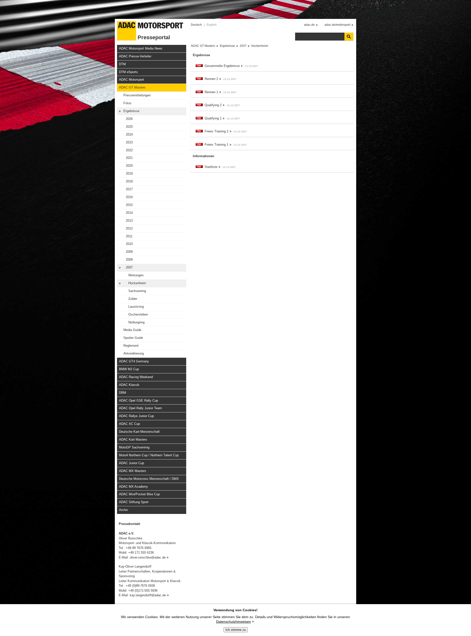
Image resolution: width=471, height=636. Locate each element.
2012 (129, 228)
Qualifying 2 (213, 105)
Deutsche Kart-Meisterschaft (139, 431)
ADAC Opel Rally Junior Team (140, 408)
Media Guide (132, 330)
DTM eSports (128, 72)
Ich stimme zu (235, 630)
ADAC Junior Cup (131, 463)
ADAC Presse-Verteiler (135, 56)
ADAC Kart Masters (133, 439)
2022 (129, 150)
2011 (129, 236)
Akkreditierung (133, 353)
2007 (129, 267)
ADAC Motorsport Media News (140, 48)
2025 (129, 126)
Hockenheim (137, 283)
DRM (122, 392)
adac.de (309, 24)
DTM (122, 64)
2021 (129, 158)
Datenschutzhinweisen (233, 621)
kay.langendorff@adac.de (148, 595)
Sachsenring (137, 291)
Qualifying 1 (213, 118)
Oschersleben (138, 314)
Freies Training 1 (216, 144)
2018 (129, 181)
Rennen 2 (211, 79)
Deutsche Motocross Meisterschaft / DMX (149, 479)
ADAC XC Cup (129, 424)
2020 (129, 165)
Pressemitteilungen (137, 95)
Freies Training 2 (216, 131)
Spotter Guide (133, 338)
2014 (129, 213)
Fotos (127, 103)
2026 (129, 119)
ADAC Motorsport (131, 79)
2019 (129, 173)
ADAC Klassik (129, 385)
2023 (129, 142)
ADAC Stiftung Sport (133, 502)
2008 (129, 259)
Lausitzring (136, 306)
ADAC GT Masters (132, 87)
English (212, 24)
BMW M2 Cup (129, 369)
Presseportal (154, 37)
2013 (129, 220)
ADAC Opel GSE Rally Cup (138, 400)
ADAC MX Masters (132, 471)
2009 (129, 252)
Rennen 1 (211, 92)
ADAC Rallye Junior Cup (136, 416)
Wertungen (136, 275)
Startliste (211, 167)
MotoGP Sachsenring (134, 447)
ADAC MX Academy (133, 486)
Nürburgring (136, 322)
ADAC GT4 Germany (134, 361)
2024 (129, 134)
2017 (129, 189)
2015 (129, 205)
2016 (129, 197)
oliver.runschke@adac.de (148, 557)
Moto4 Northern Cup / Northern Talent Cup (149, 455)
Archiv (123, 510)
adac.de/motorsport (337, 24)
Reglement (131, 345)
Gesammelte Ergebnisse (222, 66)
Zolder (132, 299)
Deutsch (196, 24)
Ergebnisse (131, 111)
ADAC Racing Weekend (136, 377)
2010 (129, 244)
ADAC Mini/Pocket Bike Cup (139, 494)
